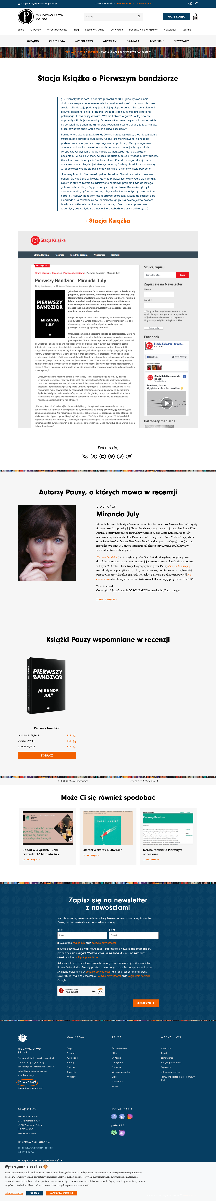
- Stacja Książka (108, 220)
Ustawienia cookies (170, 1072)
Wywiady (181, 41)
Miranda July (117, 514)
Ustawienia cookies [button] (14, 1193)
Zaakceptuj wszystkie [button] (61, 1193)
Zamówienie (167, 1058)
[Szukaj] (139, 17)
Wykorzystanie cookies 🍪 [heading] (26, 1166)
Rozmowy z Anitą (94, 29)
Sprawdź (22, 1088)
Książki (33, 41)
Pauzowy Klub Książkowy (143, 29)
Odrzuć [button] (34, 1193)
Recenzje (156, 41)
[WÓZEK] (195, 16)
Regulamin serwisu (139, 976)
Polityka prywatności (109, 976)
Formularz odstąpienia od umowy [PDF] (178, 1078)
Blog (76, 29)
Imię (60, 929)
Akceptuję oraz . (88, 943)
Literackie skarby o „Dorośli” (102, 850)
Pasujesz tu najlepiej (179, 565)
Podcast (133, 41)
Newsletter (170, 29)
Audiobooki (84, 41)
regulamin (79, 943)
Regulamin (166, 1067)
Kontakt (186, 29)
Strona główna (75, 52)
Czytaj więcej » (31, 859)
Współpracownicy (57, 29)
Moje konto (166, 1048)
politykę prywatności (104, 943)
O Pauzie (36, 29)
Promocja (57, 41)
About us (116, 1067)
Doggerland (143, 3)
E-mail (112, 929)
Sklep (21, 29)
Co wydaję (117, 29)
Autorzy (110, 41)
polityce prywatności (87, 957)
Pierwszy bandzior (106, 557)
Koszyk (164, 1053)
